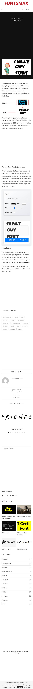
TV (17, 604)
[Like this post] (13, 372)
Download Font (23, 240)
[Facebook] (22, 9)
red (18, 326)
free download (16, 323)
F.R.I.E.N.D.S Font (16, 429)
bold (22, 317)
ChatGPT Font (6, 549)
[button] (3, 419)
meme (12, 326)
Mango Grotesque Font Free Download (8, 517)
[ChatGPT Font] (9, 542)
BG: (18, 203)
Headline (25, 323)
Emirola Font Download (24, 516)
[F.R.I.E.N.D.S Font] (16, 417)
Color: (7, 203)
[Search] (31, 9)
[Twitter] (24, 9)
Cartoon (5, 320)
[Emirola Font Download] (24, 509)
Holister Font (5, 533)
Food (17, 575)
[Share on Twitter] (16, 372)
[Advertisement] (16, 40)
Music (17, 592)
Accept (20, 687)
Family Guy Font (14, 230)
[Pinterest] (28, 9)
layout (17, 584)
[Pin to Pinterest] (18, 372)
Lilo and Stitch (16, 269)
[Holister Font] (9, 526)
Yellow (20, 329)
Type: (7, 194)
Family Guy (5, 118)
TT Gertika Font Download (21, 533)
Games (17, 579)
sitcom (5, 329)
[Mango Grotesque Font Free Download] (9, 509)
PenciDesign (16, 653)
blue (16, 317)
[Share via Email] (20, 372)
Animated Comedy (7, 317)
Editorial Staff (17, 21)
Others (17, 596)
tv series (12, 329)
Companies (17, 563)
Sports (17, 600)
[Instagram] (26, 9)
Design (17, 567)
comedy (13, 320)
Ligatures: (8, 212)
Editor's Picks (17, 571)
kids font (5, 326)
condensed (21, 320)
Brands (17, 559)
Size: (7, 208)
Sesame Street (6, 269)
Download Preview (11, 240)
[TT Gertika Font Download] (24, 526)
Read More (27, 687)
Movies (17, 588)
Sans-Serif (25, 326)
